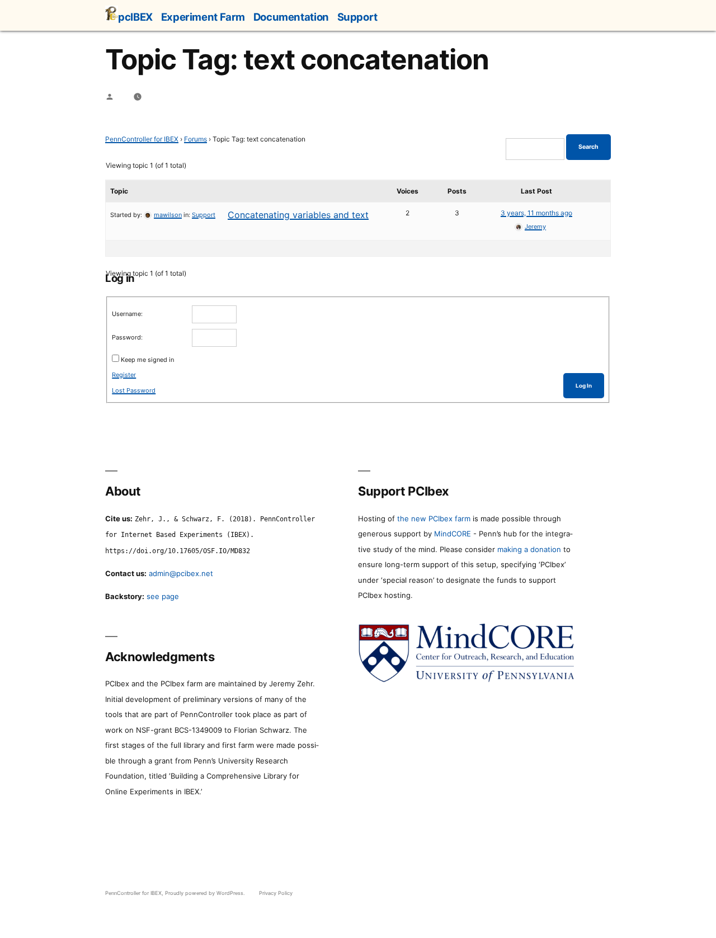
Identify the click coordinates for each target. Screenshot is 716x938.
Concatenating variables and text (298, 214)
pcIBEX (135, 17)
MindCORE (452, 533)
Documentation (291, 17)
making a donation (529, 549)
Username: (127, 314)
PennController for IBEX (141, 139)
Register (124, 375)
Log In (584, 386)
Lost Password (134, 390)
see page (163, 596)
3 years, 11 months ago (536, 213)
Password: (127, 337)
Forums (195, 139)
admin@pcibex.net (181, 573)
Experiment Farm (203, 17)
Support (357, 17)
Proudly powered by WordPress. (206, 893)
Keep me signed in (147, 360)
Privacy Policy (276, 893)
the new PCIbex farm (433, 518)
